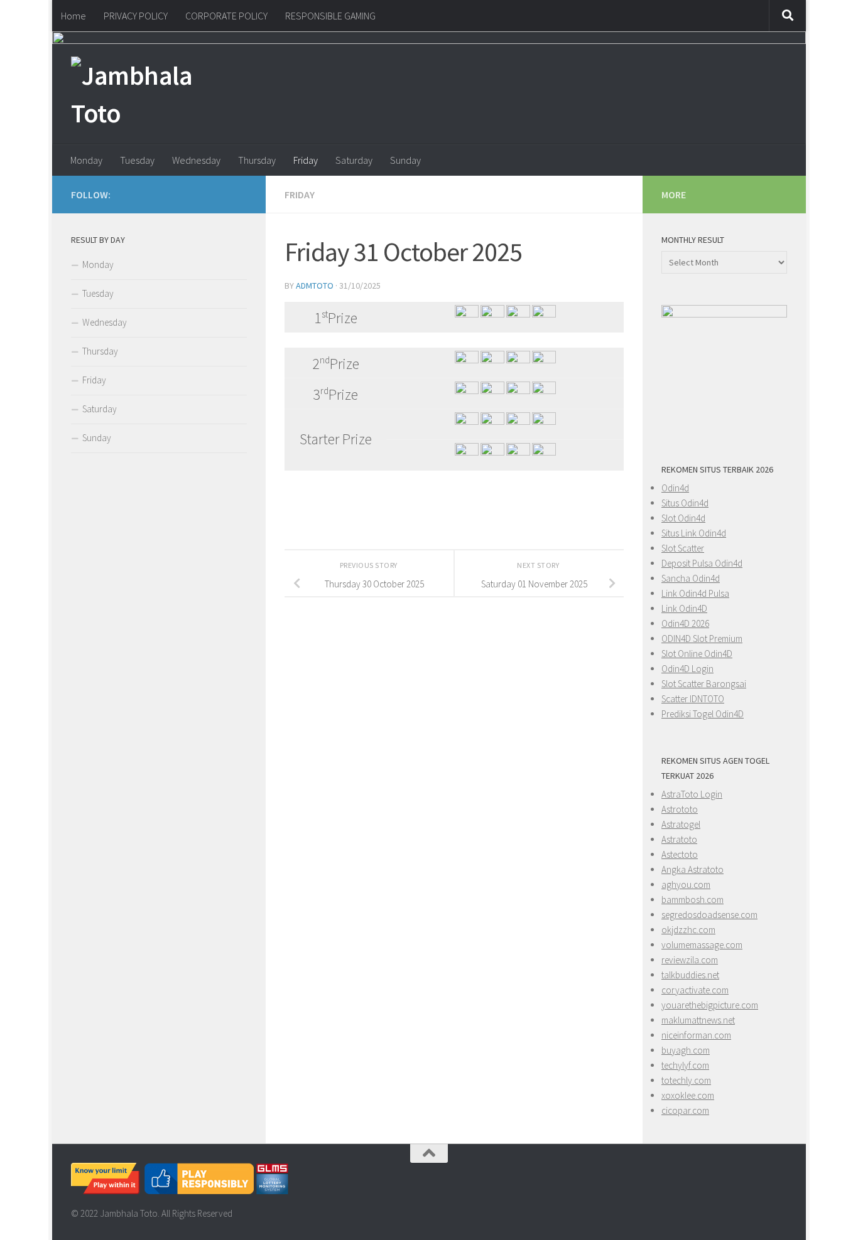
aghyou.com (685, 884)
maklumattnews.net (698, 1020)
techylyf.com (685, 1065)
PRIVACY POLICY (136, 15)
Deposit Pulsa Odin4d (701, 563)
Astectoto (679, 854)
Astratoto (679, 839)
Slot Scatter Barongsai (703, 684)
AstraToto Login (691, 794)
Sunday (405, 160)
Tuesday (137, 160)
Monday (86, 160)
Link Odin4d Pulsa (695, 593)
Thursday (257, 160)
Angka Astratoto (692, 869)
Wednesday (196, 160)
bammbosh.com (692, 900)
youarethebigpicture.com (709, 1005)
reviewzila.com (689, 960)
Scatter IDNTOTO (692, 699)
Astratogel (680, 824)
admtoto (315, 285)
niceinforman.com (696, 1035)
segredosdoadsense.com (709, 915)
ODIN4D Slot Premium (701, 638)
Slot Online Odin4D (696, 654)
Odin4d (675, 488)
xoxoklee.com (687, 1095)
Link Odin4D (684, 608)
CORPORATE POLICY (226, 15)
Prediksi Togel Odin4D (702, 714)
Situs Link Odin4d (693, 533)
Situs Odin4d (685, 503)
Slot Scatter (682, 548)
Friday (305, 160)
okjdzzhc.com (688, 930)
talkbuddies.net (690, 975)
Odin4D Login (687, 669)
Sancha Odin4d (690, 578)
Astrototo (679, 809)
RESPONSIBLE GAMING (330, 15)
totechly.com (686, 1080)
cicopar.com (685, 1110)
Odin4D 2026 (685, 623)
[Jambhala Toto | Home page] (143, 94)
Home (73, 15)
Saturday (353, 160)
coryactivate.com (695, 990)
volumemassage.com (701, 945)
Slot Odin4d (683, 518)
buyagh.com (685, 1050)
